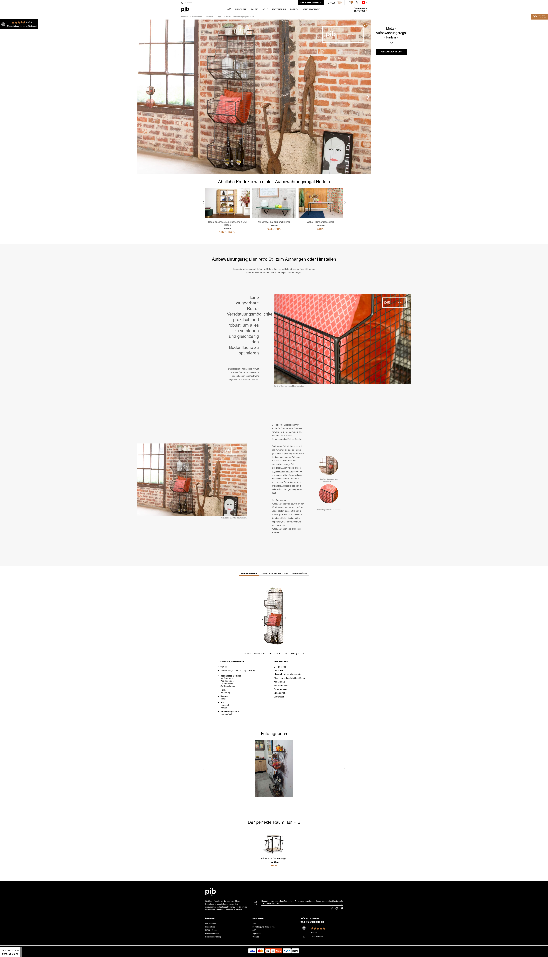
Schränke (209, 16)
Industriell (278, 670)
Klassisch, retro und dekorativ (287, 674)
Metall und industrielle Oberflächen (289, 678)
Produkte (240, 9)
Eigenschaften (249, 573)
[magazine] (229, 9)
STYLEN (331, 2)
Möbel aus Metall (281, 685)
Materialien (279, 9)
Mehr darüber (299, 573)
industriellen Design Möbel (288, 517)
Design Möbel (280, 666)
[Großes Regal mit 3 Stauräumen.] (328, 493)
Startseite (185, 16)
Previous (140, 97)
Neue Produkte (311, 9)
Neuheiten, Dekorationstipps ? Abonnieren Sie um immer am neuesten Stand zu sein (302, 901)
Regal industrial (281, 689)
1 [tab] (150, 90)
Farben (294, 9)
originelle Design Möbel (282, 471)
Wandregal (279, 696)
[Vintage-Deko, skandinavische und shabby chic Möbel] (187, 9)
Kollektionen (197, 16)
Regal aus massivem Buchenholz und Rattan (227, 225)
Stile (265, 9)
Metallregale (279, 681)
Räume (254, 9)
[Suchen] (182, 3)
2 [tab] (150, 103)
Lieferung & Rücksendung (274, 573)
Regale (219, 16)
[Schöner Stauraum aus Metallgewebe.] (328, 465)
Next (368, 97)
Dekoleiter (288, 482)
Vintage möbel (280, 692)
